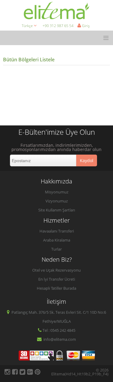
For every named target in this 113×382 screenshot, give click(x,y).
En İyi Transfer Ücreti (56, 279)
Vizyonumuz (57, 201)
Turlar (56, 249)
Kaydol (86, 160)
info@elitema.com (59, 339)
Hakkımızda (56, 181)
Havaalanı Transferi (56, 231)
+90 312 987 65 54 (58, 25)
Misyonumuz (56, 192)
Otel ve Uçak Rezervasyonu (56, 270)
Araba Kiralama (56, 240)
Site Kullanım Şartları (56, 210)
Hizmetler (56, 220)
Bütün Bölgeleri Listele (29, 59)
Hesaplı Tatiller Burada (56, 288)
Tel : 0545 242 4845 (58, 330)
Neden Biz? (57, 259)
